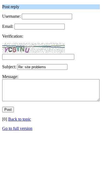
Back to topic (19, 119)
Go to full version (17, 128)
